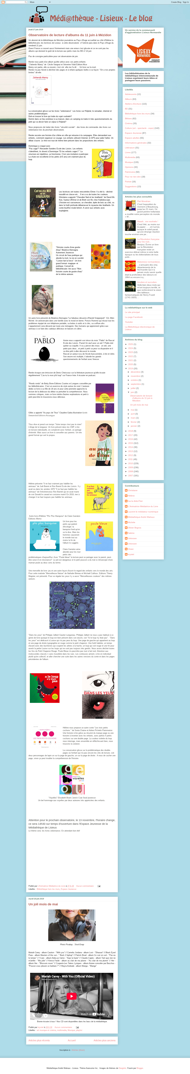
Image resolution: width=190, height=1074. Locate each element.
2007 (131, 475)
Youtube (129, 322)
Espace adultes (132, 138)
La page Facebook (134, 317)
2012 (131, 455)
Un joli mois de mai (43, 904)
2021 (131, 360)
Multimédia (130, 157)
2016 (131, 439)
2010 (131, 463)
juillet (133, 388)
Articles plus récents (39, 1040)
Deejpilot (122, 1068)
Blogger (140, 1068)
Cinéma (128, 123)
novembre (136, 376)
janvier (134, 426)
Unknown (132, 538)
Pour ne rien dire (133, 176)
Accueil (72, 1040)
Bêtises (128, 118)
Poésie (128, 181)
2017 (131, 435)
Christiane (132, 490)
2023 (131, 352)
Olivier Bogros (134, 527)
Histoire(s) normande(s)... (149, 262)
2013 (131, 451)
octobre (134, 380)
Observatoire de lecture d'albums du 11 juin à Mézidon (69, 35)
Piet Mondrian (143, 201)
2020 (131, 364)
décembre (136, 372)
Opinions (129, 167)
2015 (131, 443)
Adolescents (130, 94)
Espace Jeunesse (68, 889)
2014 (131, 447)
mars (133, 418)
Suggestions (131, 186)
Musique (71, 1030)
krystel (131, 554)
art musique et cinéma (46, 1030)
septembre (136, 384)
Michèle (131, 522)
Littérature (130, 147)
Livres (128, 152)
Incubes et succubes (147, 282)
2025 (131, 344)
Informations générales (136, 143)
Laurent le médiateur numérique (143, 511)
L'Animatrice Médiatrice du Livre (143, 506)
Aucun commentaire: (85, 886)
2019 (131, 368)
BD (126, 109)
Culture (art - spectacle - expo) (139, 128)
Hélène (131, 495)
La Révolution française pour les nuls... (148, 240)
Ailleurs (128, 99)
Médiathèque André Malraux (141, 517)
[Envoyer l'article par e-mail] (99, 886)
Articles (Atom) (78, 1050)
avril (133, 414)
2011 (130, 459)
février (134, 422)
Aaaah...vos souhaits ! (147, 221)
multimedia (61, 1030)
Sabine (131, 533)
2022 (131, 356)
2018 (131, 431)
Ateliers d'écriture (133, 104)
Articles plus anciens (104, 1040)
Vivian (131, 549)
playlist (79, 1030)
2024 (131, 348)
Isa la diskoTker (135, 501)
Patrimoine (130, 172)
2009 (131, 467)
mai (133, 410)
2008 (131, 471)
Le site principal (132, 312)
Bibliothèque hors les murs (48, 889)
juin (133, 392)
